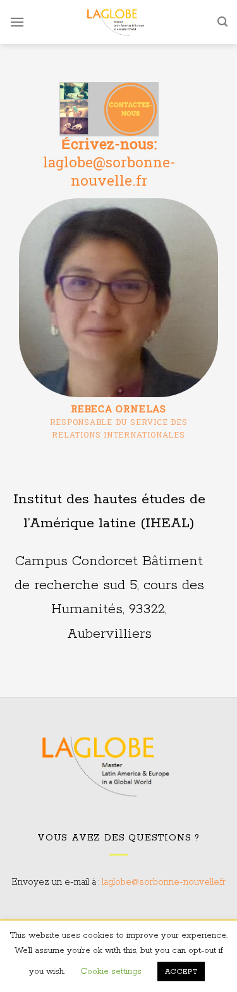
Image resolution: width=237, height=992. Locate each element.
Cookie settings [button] (111, 971)
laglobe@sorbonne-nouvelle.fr (164, 882)
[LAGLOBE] (121, 22)
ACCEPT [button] (181, 971)
